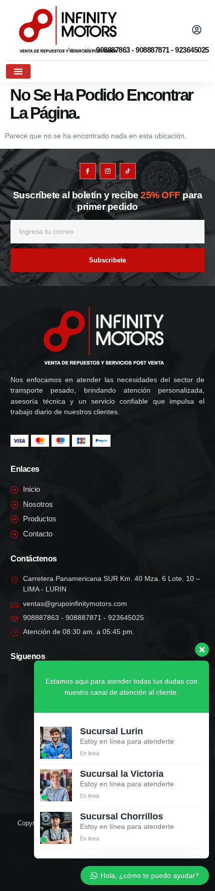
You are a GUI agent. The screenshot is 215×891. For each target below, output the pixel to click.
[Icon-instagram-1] (108, 171)
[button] (148, 28)
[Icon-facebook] (88, 171)
